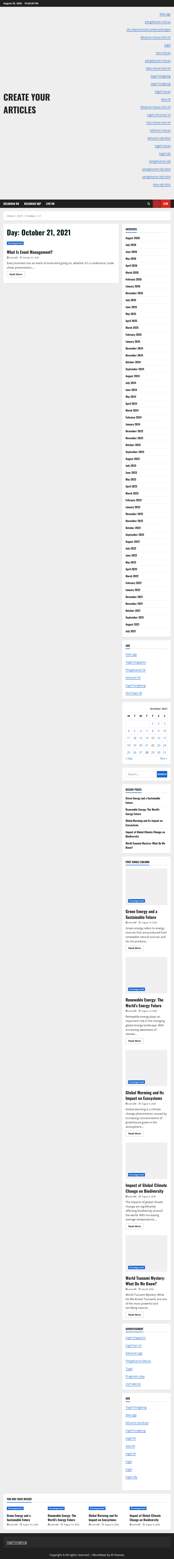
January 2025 (133, 341)
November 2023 (134, 438)
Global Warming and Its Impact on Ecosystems (146, 1068)
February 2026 (134, 279)
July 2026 (131, 245)
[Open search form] (148, 203)
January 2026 (133, 286)
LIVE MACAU (133, 1384)
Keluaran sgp (134, 1353)
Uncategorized (15, 243)
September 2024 (135, 369)
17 (164, 738)
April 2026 (131, 265)
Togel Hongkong (136, 1407)
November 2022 (134, 521)
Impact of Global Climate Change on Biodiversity (146, 1160)
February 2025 (134, 334)
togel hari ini (134, 1345)
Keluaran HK (11, 204)
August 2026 (133, 238)
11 (128, 738)
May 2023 (131, 479)
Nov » (163, 758)
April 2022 (131, 569)
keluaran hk (133, 677)
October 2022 (133, 528)
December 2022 (134, 514)
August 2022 (133, 541)
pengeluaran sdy (160, 161)
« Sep (129, 758)
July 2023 (131, 466)
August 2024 (133, 376)
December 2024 (134, 348)
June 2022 (131, 555)
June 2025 (131, 307)
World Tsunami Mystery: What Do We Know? (146, 1253)
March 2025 (132, 327)
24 (164, 745)
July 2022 (131, 548)
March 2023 (132, 493)
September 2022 (135, 535)
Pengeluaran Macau (138, 1361)
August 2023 (133, 459)
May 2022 (131, 562)
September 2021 (135, 617)
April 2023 (131, 486)
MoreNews (99, 1555)
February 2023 (134, 500)
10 (164, 731)
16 (158, 738)
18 (128, 745)
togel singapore (136, 1337)
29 (152, 752)
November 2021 (134, 604)
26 (134, 752)
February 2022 (134, 583)
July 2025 (131, 300)
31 (164, 752)
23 (158, 745)
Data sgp (131, 654)
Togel (129, 1368)
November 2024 (134, 355)
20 (140, 745)
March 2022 (132, 576)
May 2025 (131, 314)
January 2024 (133, 424)
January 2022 (133, 590)
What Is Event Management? (30, 252)
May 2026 (131, 258)
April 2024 (131, 403)
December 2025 (134, 293)
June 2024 (131, 390)
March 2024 (132, 410)
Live (165, 204)
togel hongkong (136, 685)
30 (158, 752)
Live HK (50, 204)
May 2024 (131, 397)
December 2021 (134, 597)
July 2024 (131, 383)
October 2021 (133, 611)
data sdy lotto (162, 184)
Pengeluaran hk (136, 670)
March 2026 (132, 272)
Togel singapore (136, 662)
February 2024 (134, 417)
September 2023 (135, 452)
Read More (17, 274)
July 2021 (131, 631)
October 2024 (133, 362)
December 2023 (134, 431)
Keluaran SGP (32, 204)
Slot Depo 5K (134, 693)
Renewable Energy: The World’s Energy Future (146, 975)
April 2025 (131, 321)
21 (146, 745)
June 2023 (131, 472)
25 (128, 752)
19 (134, 745)
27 (140, 752)
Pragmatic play (135, 1376)
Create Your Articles (26, 103)
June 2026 (131, 252)
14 (146, 738)
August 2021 (132, 624)
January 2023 (133, 507)
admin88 (13, 257)
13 (140, 738)
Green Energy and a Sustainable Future (146, 887)
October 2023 (133, 445)
